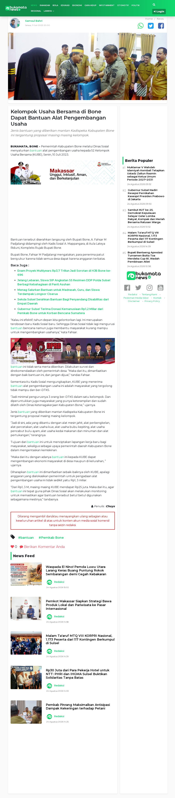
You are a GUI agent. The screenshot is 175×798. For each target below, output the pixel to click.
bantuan (36, 150)
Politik (136, 5)
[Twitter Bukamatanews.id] (138, 288)
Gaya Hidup (90, 5)
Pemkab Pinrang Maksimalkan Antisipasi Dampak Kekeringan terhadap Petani (78, 706)
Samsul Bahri (33, 20)
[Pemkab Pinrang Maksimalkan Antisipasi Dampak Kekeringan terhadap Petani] (26, 712)
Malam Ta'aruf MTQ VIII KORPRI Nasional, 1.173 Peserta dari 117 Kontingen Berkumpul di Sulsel (80, 639)
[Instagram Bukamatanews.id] (149, 288)
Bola (55, 5)
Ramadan (45, 5)
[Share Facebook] (161, 26)
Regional (36, 11)
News (34, 5)
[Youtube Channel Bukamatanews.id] (160, 288)
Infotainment (107, 5)
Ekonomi (77, 5)
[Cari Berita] (154, 4)
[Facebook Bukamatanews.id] (127, 288)
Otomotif (123, 5)
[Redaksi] (49, 582)
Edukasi (65, 5)
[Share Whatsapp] (140, 26)
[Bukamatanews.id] (16, 8)
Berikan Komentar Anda (44, 547)
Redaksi (59, 581)
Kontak (157, 297)
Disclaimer (134, 301)
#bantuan (26, 538)
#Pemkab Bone (51, 538)
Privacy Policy (152, 301)
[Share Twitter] (150, 26)
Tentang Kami (149, 294)
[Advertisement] (63, 211)
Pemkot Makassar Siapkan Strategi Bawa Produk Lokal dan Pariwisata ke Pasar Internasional (78, 605)
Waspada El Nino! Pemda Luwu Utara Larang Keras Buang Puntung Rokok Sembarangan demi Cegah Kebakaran (76, 570)
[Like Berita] (12, 547)
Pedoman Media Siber (136, 297)
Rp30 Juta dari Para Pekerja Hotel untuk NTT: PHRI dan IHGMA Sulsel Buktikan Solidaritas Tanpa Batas (77, 674)
